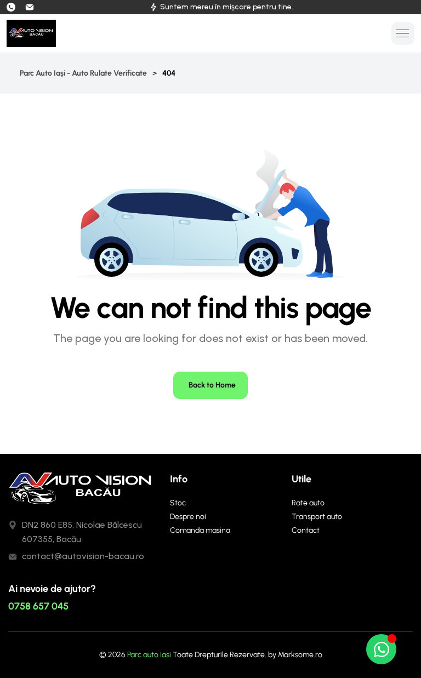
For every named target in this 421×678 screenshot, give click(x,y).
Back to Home (212, 385)
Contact (306, 530)
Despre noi (188, 516)
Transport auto (317, 516)
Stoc (178, 503)
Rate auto (308, 503)
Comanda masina (200, 530)
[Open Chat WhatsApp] (381, 649)
